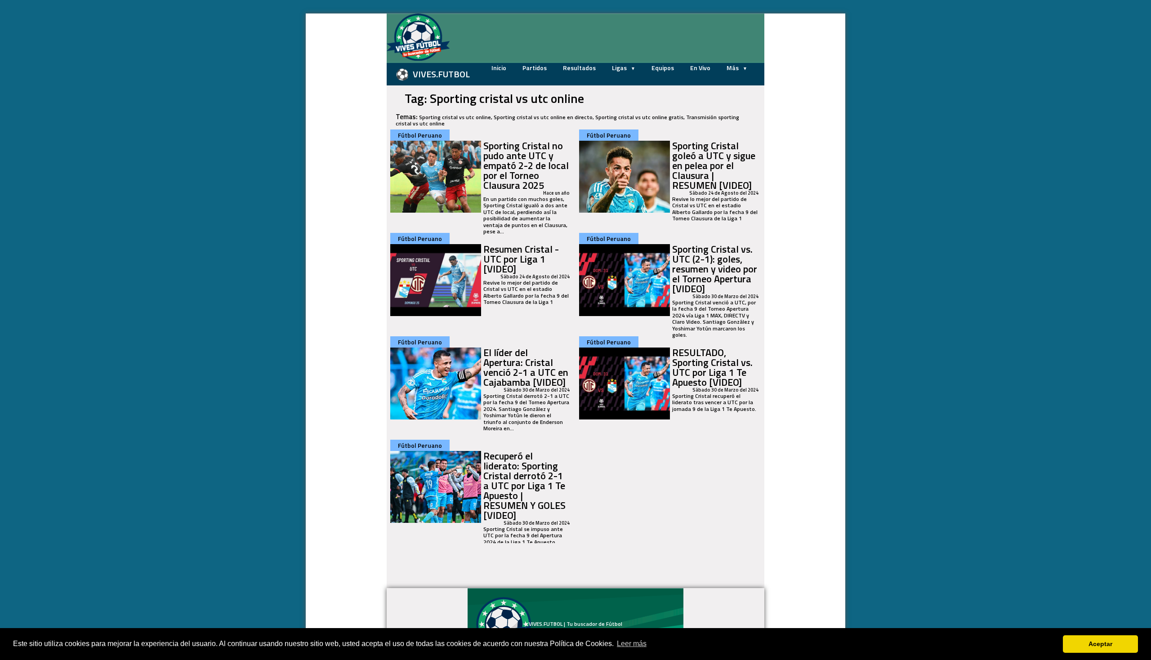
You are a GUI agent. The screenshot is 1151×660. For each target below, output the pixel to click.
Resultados (579, 67)
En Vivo (700, 67)
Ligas (620, 67)
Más (733, 67)
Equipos (662, 67)
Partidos (534, 67)
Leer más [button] (632, 643)
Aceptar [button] (1100, 643)
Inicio (498, 67)
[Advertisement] (342, 148)
